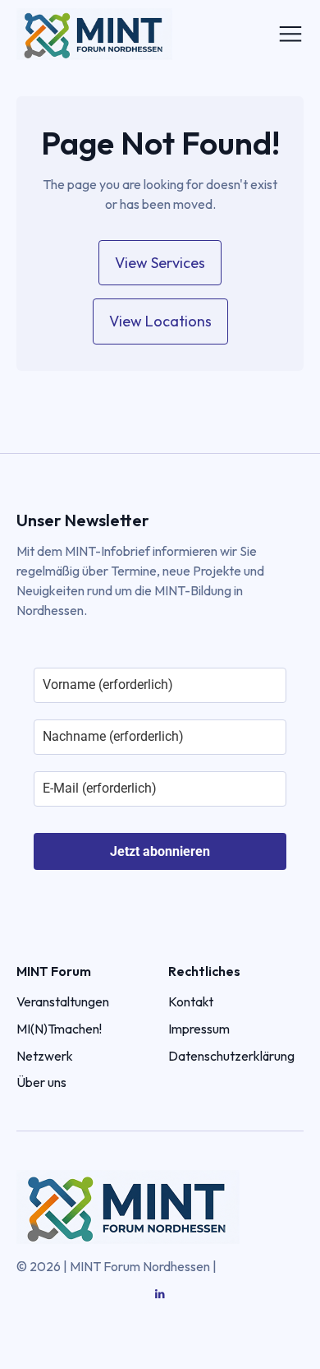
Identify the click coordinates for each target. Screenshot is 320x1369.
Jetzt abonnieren (160, 851)
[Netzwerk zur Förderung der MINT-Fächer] (128, 34)
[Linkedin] (160, 1294)
